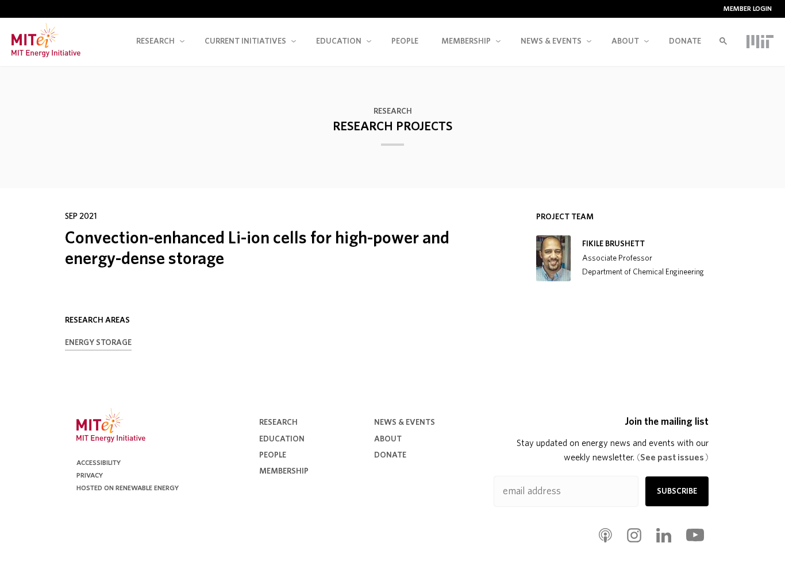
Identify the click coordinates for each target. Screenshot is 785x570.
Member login (748, 8)
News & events (551, 41)
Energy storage (98, 343)
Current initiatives (245, 41)
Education (338, 41)
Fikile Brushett (613, 244)
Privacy (89, 475)
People (404, 41)
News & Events (404, 422)
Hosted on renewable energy (127, 487)
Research (155, 41)
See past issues (672, 457)
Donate (685, 41)
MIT (760, 41)
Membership (466, 41)
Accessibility (98, 462)
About (625, 41)
